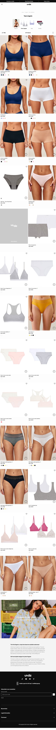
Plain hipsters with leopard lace (6, 462)
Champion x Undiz (10, 1)
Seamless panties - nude (33, 592)
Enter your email (4, 691)
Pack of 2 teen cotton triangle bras (7, 548)
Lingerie (26, 12)
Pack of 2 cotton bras (32, 548)
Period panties (3, 592)
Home (23, 12)
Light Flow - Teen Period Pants (6, 201)
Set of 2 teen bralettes (5, 331)
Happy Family (47, 1)
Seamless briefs (31, 201)
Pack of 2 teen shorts (33, 288)
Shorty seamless (32, 158)
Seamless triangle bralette (5, 71)
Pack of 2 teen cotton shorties (6, 418)
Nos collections (31, 12)
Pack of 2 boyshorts (32, 245)
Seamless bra (3, 114)
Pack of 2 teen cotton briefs (6, 375)
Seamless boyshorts (32, 71)
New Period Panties (29, 1)
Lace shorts (31, 331)
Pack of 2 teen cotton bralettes (34, 418)
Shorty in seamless (32, 114)
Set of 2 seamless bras (33, 505)
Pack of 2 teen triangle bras (6, 288)
